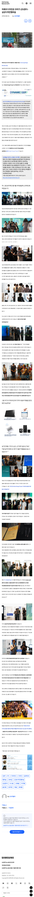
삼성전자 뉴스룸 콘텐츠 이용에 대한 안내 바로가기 (15, 825)
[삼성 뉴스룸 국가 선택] (26, 3)
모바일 (10, 780)
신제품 (17, 783)
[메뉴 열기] (30, 3)
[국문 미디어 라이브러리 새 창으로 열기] (29, 883)
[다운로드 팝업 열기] (31, 887)
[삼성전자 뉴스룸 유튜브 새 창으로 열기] (3, 883)
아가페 (23, 783)
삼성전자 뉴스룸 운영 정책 (8, 862)
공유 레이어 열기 (29, 20)
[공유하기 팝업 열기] (31, 891)
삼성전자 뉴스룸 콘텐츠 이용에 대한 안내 (11, 868)
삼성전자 (5, 783)
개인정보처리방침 (6, 865)
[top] (31, 894)
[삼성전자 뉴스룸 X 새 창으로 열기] (16, 883)
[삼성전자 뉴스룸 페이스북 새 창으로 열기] (12, 883)
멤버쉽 (4, 780)
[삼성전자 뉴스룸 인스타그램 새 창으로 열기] (7, 883)
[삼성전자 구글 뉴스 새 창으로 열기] (7, 887)
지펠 (15, 787)
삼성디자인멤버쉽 (19, 780)
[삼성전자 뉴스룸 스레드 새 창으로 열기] (25, 883)
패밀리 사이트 (6, 893)
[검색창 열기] (22, 3)
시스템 (11, 783)
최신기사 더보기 (16, 832)
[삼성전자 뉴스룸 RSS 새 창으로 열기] (3, 887)
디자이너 (13, 776)
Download (25, 20)
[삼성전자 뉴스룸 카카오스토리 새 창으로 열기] (20, 883)
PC (8, 776)
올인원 (4, 787)
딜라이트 (26, 776)
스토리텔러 (17, 16)
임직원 (10, 787)
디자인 (20, 776)
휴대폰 (21, 787)
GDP (4, 776)
